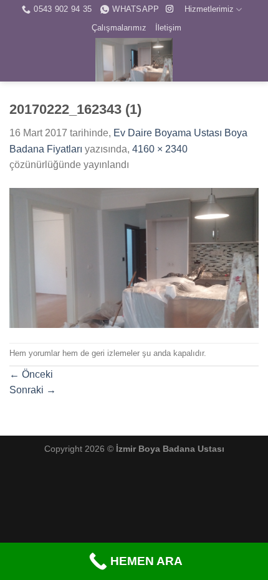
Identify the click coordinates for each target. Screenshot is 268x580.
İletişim (168, 27)
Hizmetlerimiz (209, 9)
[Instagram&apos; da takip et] (169, 9)
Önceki (31, 374)
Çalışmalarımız (119, 27)
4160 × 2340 (160, 149)
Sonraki (32, 390)
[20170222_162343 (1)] (134, 257)
